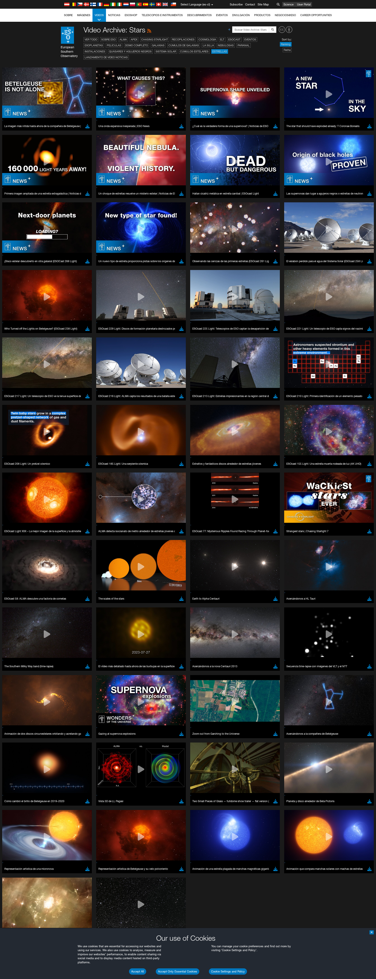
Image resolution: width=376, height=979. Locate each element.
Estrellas (219, 51)
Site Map (263, 4)
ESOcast (234, 39)
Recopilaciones (183, 39)
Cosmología (207, 39)
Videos (99, 15)
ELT (222, 39)
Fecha (287, 50)
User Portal (304, 4)
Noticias (114, 15)
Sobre (68, 15)
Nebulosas (226, 45)
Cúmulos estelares (194, 51)
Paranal (244, 45)
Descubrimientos (199, 15)
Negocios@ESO (285, 15)
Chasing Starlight (154, 39)
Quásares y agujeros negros (130, 51)
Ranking (285, 44)
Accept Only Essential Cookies (177, 971)
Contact (250, 4)
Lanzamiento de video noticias (106, 57)
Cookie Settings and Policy (228, 971)
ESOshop (131, 15)
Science (289, 4)
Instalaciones (95, 51)
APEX (134, 39)
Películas (114, 45)
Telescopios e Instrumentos (162, 15)
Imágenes (83, 15)
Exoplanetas (94, 45)
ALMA (123, 39)
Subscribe (236, 4)
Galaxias (158, 45)
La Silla (208, 45)
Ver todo (91, 39)
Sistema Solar (166, 51)
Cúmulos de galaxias (183, 45)
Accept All (137, 971)
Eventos (222, 15)
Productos (262, 15)
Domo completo (136, 45)
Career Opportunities (316, 15)
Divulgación (241, 15)
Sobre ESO (108, 39)
